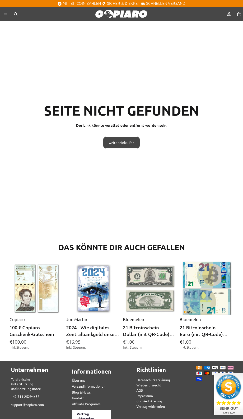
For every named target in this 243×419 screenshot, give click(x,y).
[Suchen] (15, 14)
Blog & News (81, 392)
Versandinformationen (88, 386)
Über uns (78, 380)
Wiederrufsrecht (148, 385)
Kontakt (78, 398)
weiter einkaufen (121, 142)
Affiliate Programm (86, 404)
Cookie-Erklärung (149, 401)
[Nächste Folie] (115, 288)
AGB (139, 390)
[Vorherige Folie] (71, 288)
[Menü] (5, 14)
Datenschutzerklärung (153, 380)
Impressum (144, 396)
